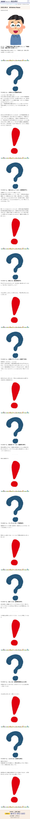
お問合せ (17, 816)
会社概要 (12, 816)
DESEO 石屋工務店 (15, 811)
